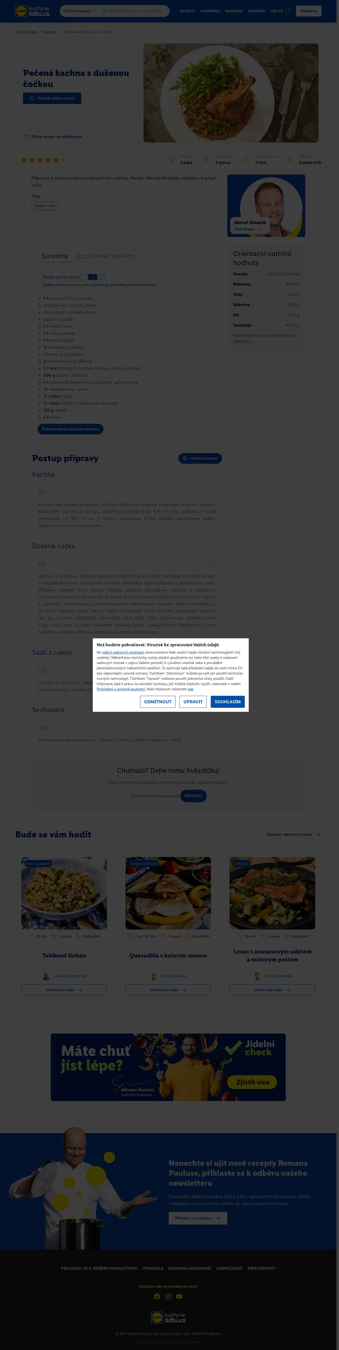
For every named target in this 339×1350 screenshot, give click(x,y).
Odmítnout (158, 701)
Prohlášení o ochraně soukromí (121, 689)
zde (190, 689)
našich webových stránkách (123, 652)
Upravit (193, 701)
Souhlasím (228, 701)
